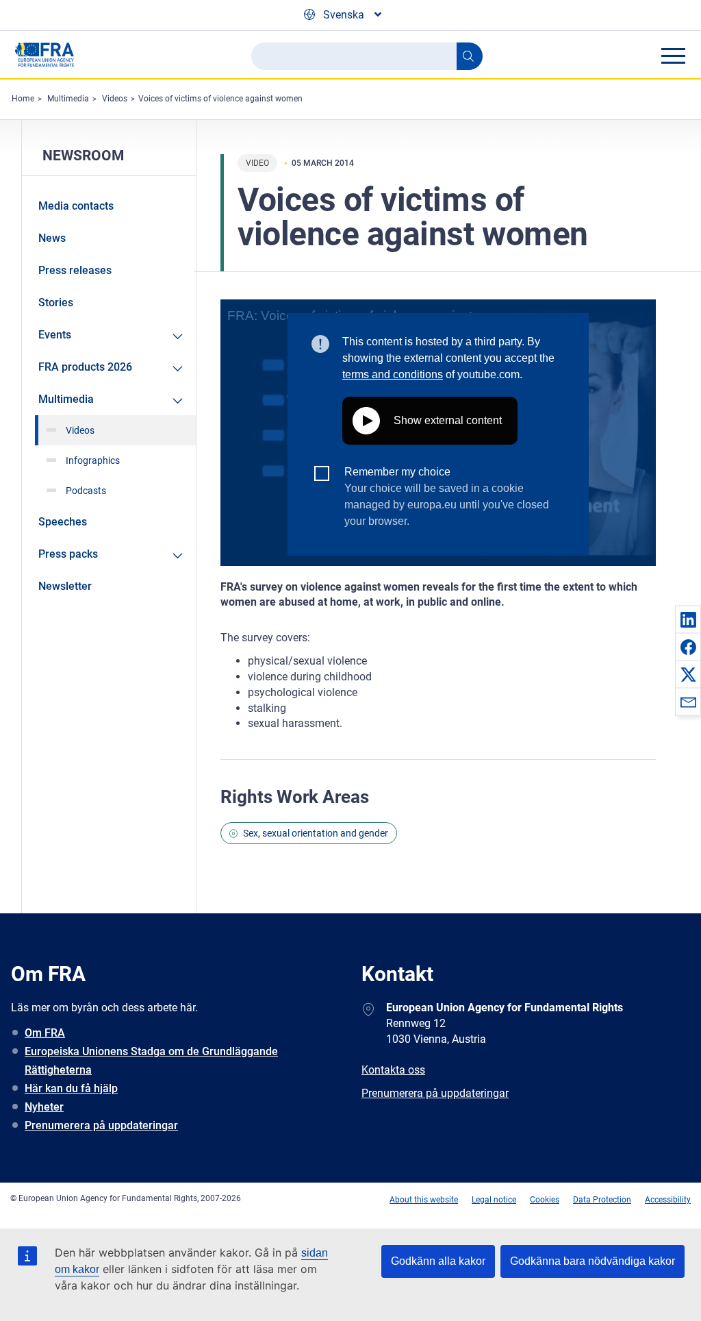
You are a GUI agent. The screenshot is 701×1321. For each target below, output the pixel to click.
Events (54, 334)
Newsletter (65, 586)
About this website (424, 1200)
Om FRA (45, 1032)
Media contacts (76, 205)
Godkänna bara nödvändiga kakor (592, 1261)
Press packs (68, 553)
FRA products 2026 (85, 366)
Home (23, 98)
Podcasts (86, 490)
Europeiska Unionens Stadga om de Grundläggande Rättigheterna (151, 1060)
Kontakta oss (393, 1069)
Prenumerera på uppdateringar (101, 1125)
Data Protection (602, 1200)
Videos (114, 98)
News (52, 238)
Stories (55, 302)
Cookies (544, 1200)
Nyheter (44, 1106)
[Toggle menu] (673, 55)
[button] (688, 619)
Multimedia (68, 98)
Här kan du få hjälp (71, 1088)
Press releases (75, 270)
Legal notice (494, 1200)
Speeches (62, 521)
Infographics (93, 460)
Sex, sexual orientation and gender (315, 833)
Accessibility (668, 1200)
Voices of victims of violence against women (220, 98)
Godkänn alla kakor (438, 1261)
